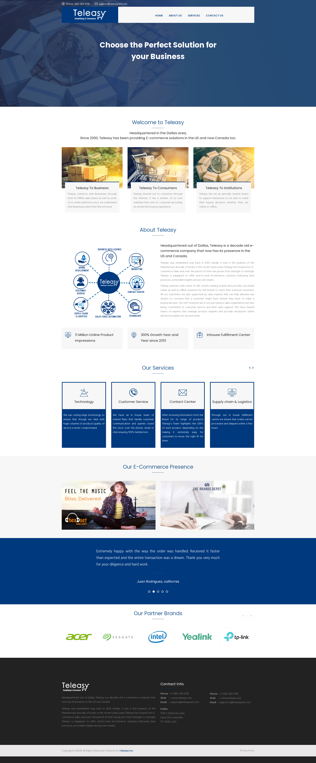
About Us (175, 15)
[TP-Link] (199, 636)
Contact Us (214, 15)
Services (194, 15)
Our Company (142, 78)
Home (159, 15)
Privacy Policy (247, 751)
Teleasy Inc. (126, 750)
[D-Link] (239, 636)
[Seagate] (81, 636)
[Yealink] (160, 636)
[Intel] (120, 636)
